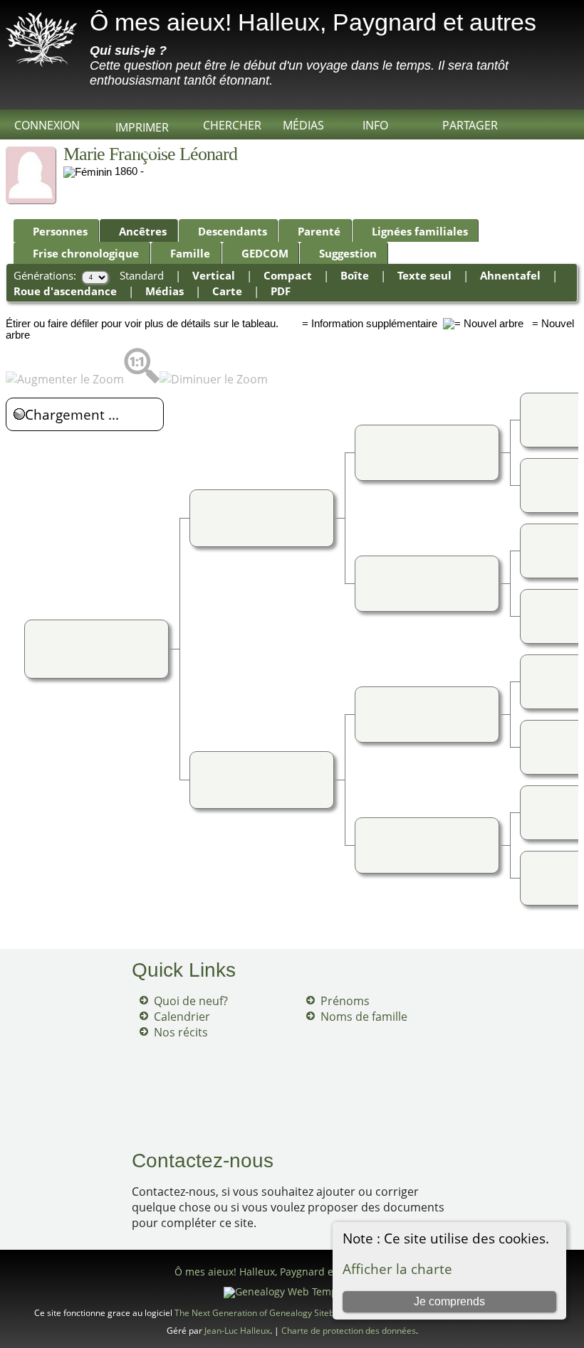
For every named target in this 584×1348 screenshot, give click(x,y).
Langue (146, 149)
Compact (288, 275)
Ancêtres (143, 231)
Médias (303, 125)
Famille (190, 253)
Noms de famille (363, 1016)
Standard (142, 275)
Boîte (354, 275)
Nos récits (181, 1032)
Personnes (60, 231)
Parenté (319, 231)
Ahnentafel (510, 275)
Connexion (47, 125)
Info (375, 125)
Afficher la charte (397, 1269)
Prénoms (345, 1001)
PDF (281, 291)
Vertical (213, 275)
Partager (470, 125)
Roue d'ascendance (65, 291)
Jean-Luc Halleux (237, 1331)
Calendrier (182, 1016)
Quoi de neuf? (191, 1001)
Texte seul (424, 275)
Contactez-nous (202, 1161)
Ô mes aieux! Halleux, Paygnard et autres (313, 22)
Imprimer (142, 127)
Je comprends (449, 1301)
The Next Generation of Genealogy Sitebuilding (267, 1313)
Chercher (232, 125)
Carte (227, 291)
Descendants (232, 231)
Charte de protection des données (348, 1331)
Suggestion (348, 253)
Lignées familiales (420, 231)
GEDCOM (264, 253)
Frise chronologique (86, 253)
